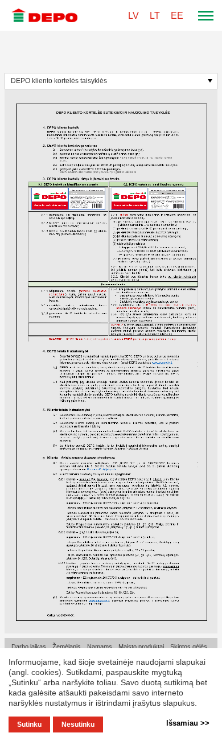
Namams (99, 646)
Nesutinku (77, 724)
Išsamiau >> (187, 723)
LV (133, 15)
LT (155, 15)
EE (177, 15)
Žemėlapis (66, 646)
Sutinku (29, 724)
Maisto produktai (141, 646)
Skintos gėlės (188, 646)
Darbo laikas (28, 646)
